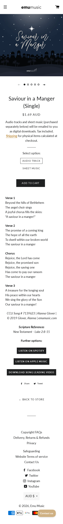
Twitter (33, 475)
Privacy (31, 443)
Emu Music (37, 506)
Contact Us (31, 462)
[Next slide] (44, 84)
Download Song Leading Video (31, 372)
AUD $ (29, 496)
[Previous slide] (19, 84)
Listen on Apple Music (31, 361)
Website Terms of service (31, 456)
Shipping (11, 136)
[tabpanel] (31, 44)
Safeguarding (31, 451)
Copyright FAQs (31, 432)
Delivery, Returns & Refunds (31, 437)
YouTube (33, 486)
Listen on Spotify (31, 350)
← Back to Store (31, 399)
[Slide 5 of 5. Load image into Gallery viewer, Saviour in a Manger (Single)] (38, 84)
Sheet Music (31, 168)
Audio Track (31, 160)
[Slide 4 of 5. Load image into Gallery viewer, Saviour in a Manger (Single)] (35, 84)
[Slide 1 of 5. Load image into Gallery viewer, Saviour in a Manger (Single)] (24, 84)
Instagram (33, 481)
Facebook (33, 470)
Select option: (31, 153)
